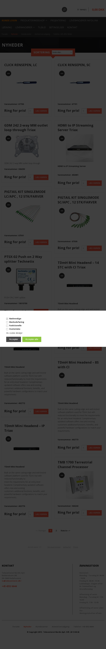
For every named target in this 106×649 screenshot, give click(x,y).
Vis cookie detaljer (14, 333)
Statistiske (14, 329)
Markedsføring (16, 322)
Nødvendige (15, 318)
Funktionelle (15, 325)
